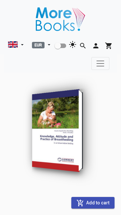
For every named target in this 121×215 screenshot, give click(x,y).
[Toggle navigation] (100, 63)
